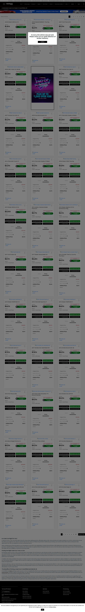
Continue (42, 41)
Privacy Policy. (52, 607)
